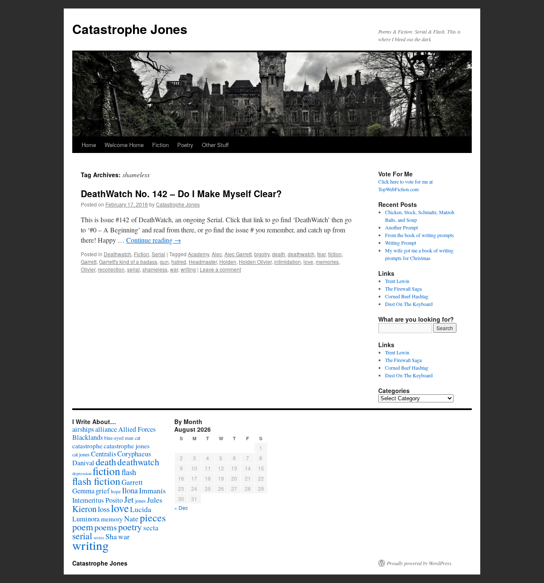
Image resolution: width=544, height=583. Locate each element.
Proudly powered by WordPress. (420, 563)
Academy (198, 254)
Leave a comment (220, 269)
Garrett (88, 261)
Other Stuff (215, 145)
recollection (111, 269)
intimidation (287, 261)
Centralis (103, 453)
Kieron (84, 509)
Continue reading (153, 239)
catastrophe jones (127, 445)
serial (133, 269)
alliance (106, 429)
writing (188, 269)
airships (83, 429)
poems (105, 527)
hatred (178, 261)
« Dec (181, 507)
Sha (111, 536)
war (174, 269)
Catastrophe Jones (129, 29)
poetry (130, 527)
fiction (335, 254)
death (278, 254)
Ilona (130, 490)
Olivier (88, 269)
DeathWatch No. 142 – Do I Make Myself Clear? (181, 193)
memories (327, 261)
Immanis (152, 490)
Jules (154, 500)
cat (137, 437)
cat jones (81, 454)
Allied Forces (137, 429)
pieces (153, 517)
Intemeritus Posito (97, 500)
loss (104, 509)
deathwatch (301, 254)
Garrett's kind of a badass (128, 261)
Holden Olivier (255, 261)
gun (164, 261)
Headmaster (203, 261)
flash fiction (96, 481)
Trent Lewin (397, 280)
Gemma (83, 490)
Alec (217, 254)
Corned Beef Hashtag (406, 296)
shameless (154, 269)
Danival (83, 462)
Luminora (85, 519)
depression (81, 473)
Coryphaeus (134, 453)
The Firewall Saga (403, 288)
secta (151, 527)
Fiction (160, 145)
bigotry (261, 254)
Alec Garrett (238, 254)
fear (321, 254)
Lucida (140, 509)
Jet (129, 499)
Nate (131, 518)
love (308, 261)
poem (82, 527)
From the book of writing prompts (419, 235)
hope (116, 491)
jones (140, 500)
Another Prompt (401, 227)
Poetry (185, 145)
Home (89, 145)
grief (103, 490)
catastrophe (87, 445)
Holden (227, 261)
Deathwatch (117, 254)
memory (112, 519)
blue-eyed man (118, 438)
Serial (158, 254)
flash (129, 472)
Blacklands (87, 437)
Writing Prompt (400, 242)
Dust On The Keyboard (409, 303)
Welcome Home (124, 145)
